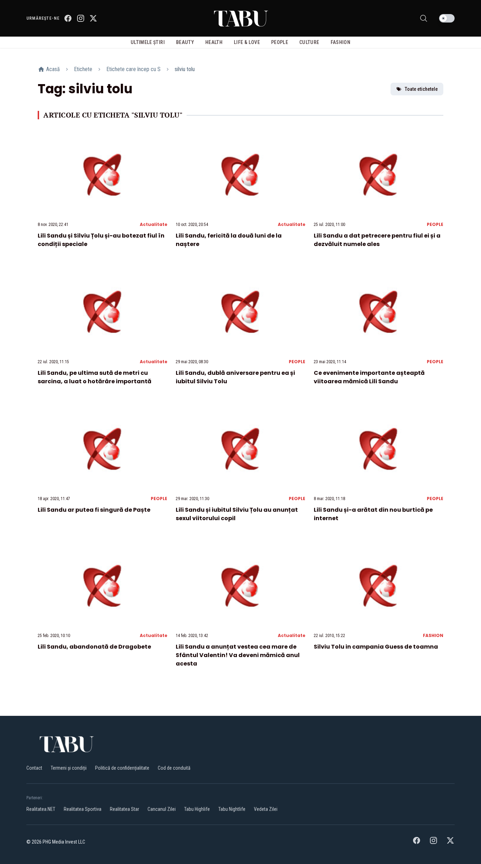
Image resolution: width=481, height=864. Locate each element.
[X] (93, 18)
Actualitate (153, 224)
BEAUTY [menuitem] (185, 42)
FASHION (433, 635)
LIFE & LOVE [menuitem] (247, 42)
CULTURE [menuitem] (309, 42)
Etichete (83, 69)
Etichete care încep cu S (133, 69)
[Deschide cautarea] (424, 18)
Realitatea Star (124, 809)
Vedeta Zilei (265, 809)
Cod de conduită (174, 768)
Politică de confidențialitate (122, 768)
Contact (34, 768)
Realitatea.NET (40, 809)
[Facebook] (68, 18)
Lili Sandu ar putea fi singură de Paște (94, 510)
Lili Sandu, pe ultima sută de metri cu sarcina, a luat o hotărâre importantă (94, 377)
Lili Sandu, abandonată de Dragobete (94, 647)
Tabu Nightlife (231, 809)
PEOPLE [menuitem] (279, 42)
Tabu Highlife (197, 809)
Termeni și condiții (69, 768)
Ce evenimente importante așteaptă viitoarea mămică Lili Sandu (369, 377)
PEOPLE (435, 224)
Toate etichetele (421, 89)
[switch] (447, 18)
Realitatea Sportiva (82, 809)
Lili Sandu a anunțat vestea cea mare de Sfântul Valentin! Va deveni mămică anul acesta (238, 655)
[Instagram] (80, 18)
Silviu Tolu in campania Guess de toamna (376, 647)
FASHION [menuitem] (340, 42)
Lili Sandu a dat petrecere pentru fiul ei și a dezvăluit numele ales (377, 240)
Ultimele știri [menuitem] (148, 42)
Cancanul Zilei (162, 809)
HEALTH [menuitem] (214, 42)
